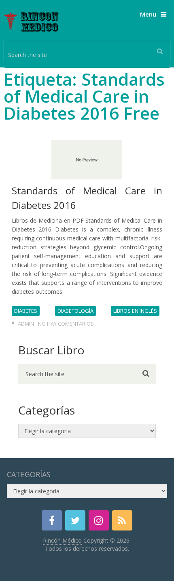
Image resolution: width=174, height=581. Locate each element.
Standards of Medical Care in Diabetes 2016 (87, 198)
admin (26, 323)
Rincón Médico (62, 540)
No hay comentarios (66, 323)
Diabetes (25, 310)
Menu (148, 14)
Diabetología (75, 310)
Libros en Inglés (135, 310)
